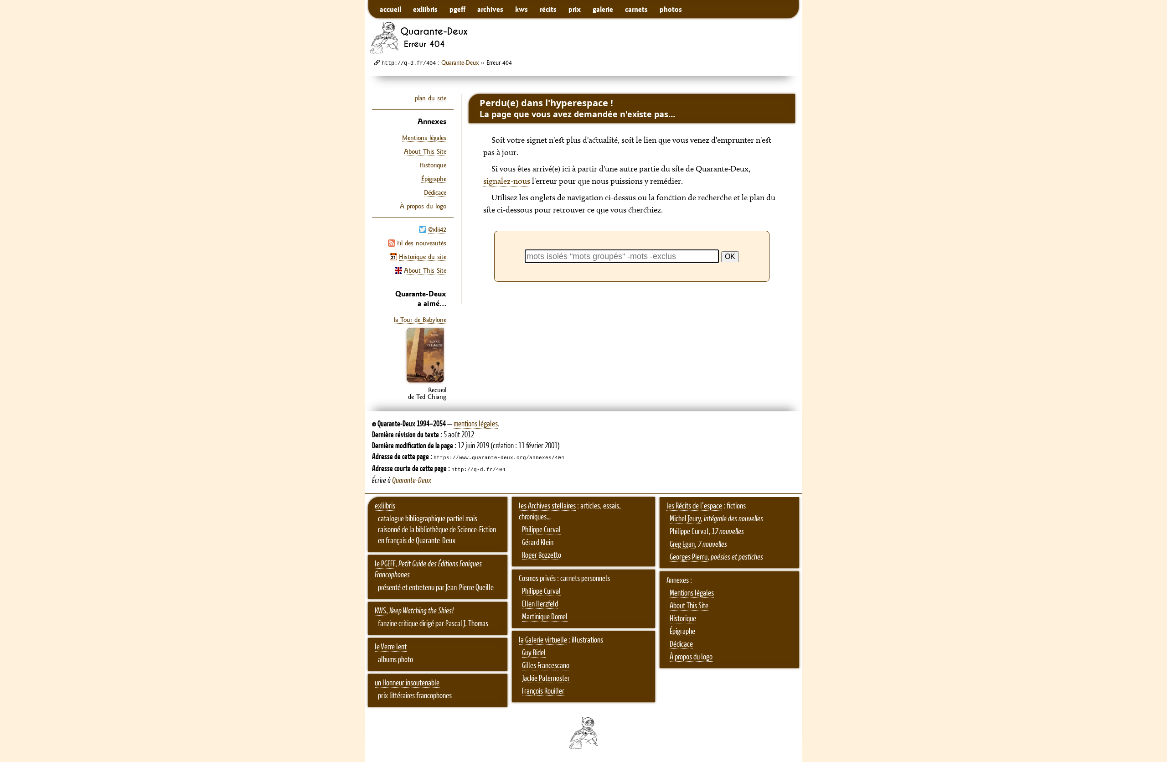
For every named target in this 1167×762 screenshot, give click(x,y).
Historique (432, 165)
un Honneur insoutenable (407, 683)
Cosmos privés (537, 579)
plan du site (430, 98)
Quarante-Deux (460, 62)
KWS (380, 611)
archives (490, 9)
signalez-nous (506, 181)
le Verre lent (391, 647)
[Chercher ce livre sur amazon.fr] (425, 382)
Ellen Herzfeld (540, 604)
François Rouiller (543, 691)
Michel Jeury (685, 519)
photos (671, 9)
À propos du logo (423, 206)
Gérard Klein (537, 543)
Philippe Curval (541, 530)
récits (548, 9)
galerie (603, 9)
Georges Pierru (688, 557)
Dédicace (435, 192)
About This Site (425, 270)
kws (521, 9)
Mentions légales (424, 137)
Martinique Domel (545, 617)
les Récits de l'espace (694, 506)
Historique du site (422, 256)
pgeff (457, 9)
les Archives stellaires (547, 506)
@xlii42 (437, 229)
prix (574, 9)
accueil (390, 9)
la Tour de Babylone (420, 319)
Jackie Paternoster (546, 678)
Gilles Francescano (545, 666)
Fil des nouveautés (421, 243)
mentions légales (476, 424)
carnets (636, 9)
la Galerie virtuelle (543, 640)
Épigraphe (433, 178)
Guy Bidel (534, 653)
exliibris (425, 9)
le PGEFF (385, 564)
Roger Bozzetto (541, 555)
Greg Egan (682, 544)
